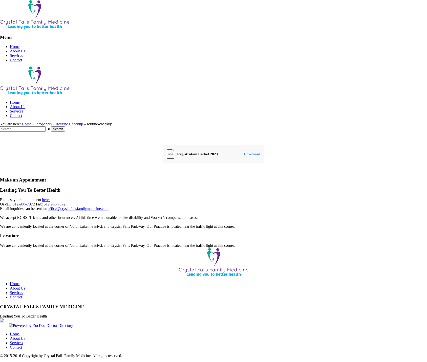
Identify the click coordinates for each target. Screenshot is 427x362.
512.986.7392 (54, 204)
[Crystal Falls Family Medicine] (34, 27)
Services (16, 55)
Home (15, 47)
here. (46, 200)
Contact (16, 60)
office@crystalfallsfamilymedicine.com (78, 208)
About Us (17, 51)
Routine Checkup (69, 124)
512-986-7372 (24, 204)
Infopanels (43, 124)
